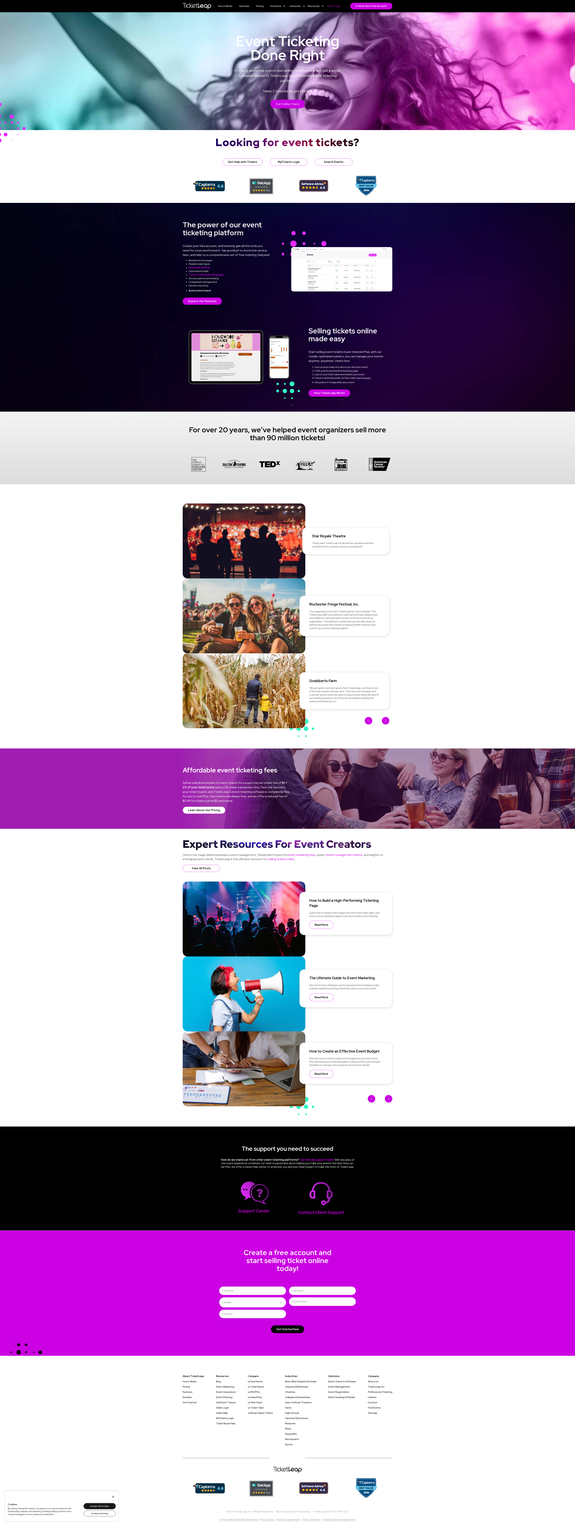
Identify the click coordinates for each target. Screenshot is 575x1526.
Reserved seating (199, 267)
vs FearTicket (255, 1402)
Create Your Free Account (371, 6)
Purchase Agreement (288, 1519)
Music (288, 1428)
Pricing (186, 1386)
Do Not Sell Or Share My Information (238, 1519)
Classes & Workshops (296, 1386)
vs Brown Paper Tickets (260, 1413)
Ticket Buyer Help (225, 1423)
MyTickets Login (225, 1418)
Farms (288, 1407)
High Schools (292, 1413)
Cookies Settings (99, 1513)
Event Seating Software (341, 1397)
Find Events (374, 1407)
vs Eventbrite (255, 1381)
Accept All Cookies (99, 1506)
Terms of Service (311, 1519)
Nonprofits (291, 1433)
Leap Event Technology (297, 1511)
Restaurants (292, 1439)
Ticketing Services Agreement (339, 1519)
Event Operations (226, 1392)
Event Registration (338, 1392)
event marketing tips (301, 855)
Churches (290, 1392)
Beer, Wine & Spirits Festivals (300, 1381)
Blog (218, 1381)
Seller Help (222, 1413)
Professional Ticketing (380, 1392)
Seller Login (222, 1407)
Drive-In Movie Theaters (298, 1402)
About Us (373, 1381)
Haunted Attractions (296, 1418)
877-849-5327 (340, 1511)
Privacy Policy (268, 1519)
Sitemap (372, 1413)
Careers (372, 1397)
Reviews (187, 1397)
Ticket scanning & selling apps (206, 274)
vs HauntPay (255, 1397)
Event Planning (224, 1397)
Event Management (339, 1386)
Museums (290, 1423)
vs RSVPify (254, 1392)
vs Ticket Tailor (256, 1407)
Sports (289, 1444)
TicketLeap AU (376, 1386)
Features (187, 1392)
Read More (321, 925)
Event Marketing (225, 1386)
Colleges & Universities (297, 1397)
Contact (372, 1402)
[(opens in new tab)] (209, 185)
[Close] (113, 1496)
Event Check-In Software (342, 1381)
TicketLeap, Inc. (243, 1511)
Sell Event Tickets (226, 1402)
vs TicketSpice (256, 1386)
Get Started (190, 1402)
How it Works (190, 1381)
